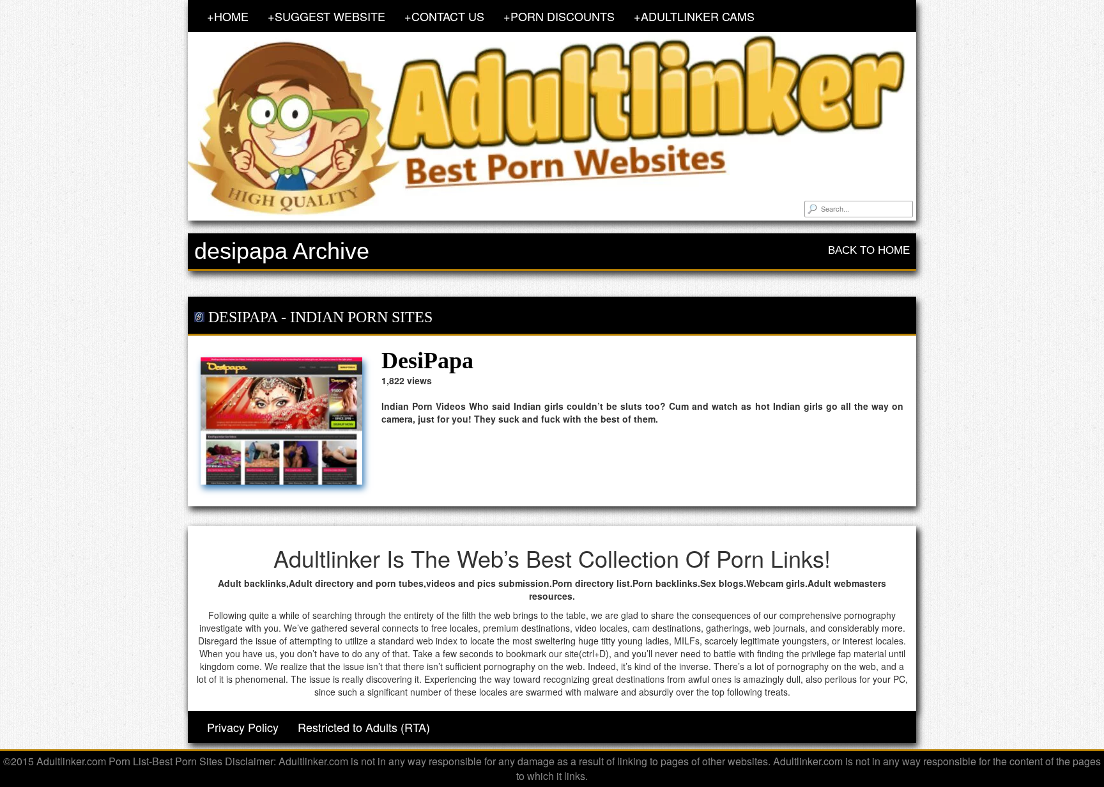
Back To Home (869, 250)
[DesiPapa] (281, 420)
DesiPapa (242, 317)
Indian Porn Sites (361, 317)
